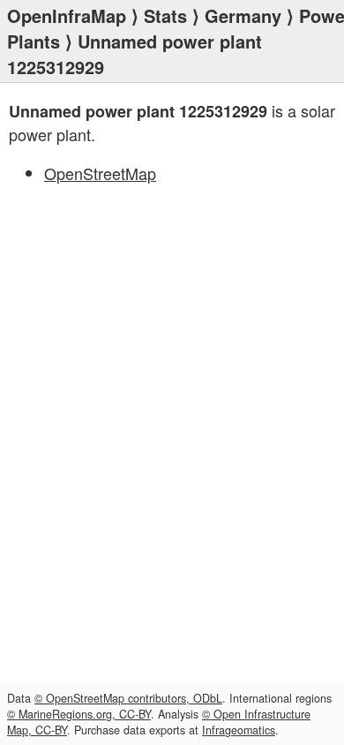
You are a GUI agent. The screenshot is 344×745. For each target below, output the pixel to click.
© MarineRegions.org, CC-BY (79, 714)
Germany (243, 15)
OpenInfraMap (66, 15)
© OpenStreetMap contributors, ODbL (128, 698)
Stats (165, 15)
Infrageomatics (238, 730)
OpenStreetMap (100, 173)
